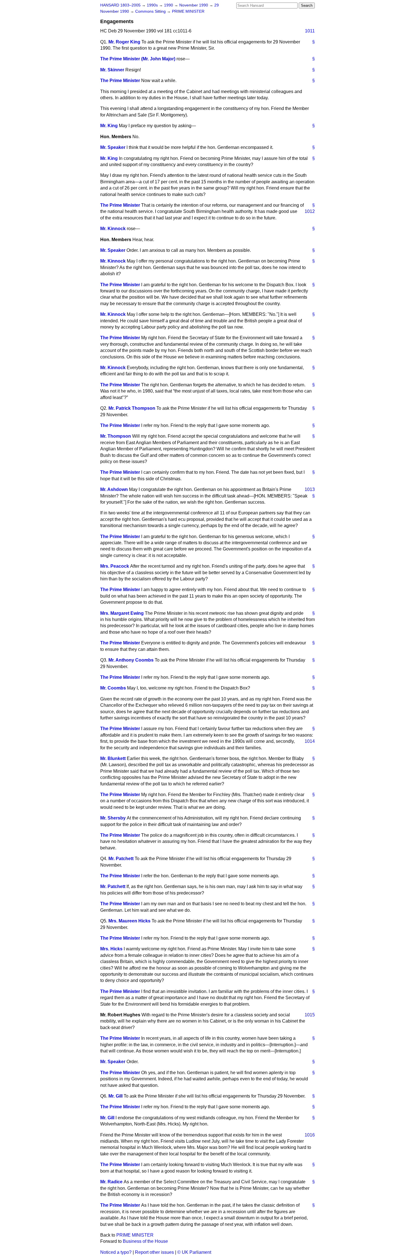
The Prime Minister (120, 80)
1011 (310, 30)
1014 (310, 741)
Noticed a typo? (116, 1252)
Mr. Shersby (113, 818)
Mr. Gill (115, 1096)
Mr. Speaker (112, 147)
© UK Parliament (194, 1252)
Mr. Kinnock (113, 228)
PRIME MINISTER (188, 11)
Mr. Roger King (124, 41)
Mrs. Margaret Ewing (122, 613)
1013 (310, 489)
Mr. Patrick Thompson (131, 408)
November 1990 (194, 5)
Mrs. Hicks (111, 948)
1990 (169, 5)
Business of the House (145, 1241)
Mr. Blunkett (113, 758)
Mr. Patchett (121, 858)
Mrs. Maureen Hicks (129, 920)
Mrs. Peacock (114, 566)
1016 (310, 1135)
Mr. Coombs (113, 688)
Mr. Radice (111, 1181)
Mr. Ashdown (114, 489)
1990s (153, 5)
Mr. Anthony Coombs (131, 660)
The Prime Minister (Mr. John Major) (137, 58)
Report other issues (154, 1252)
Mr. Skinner (112, 69)
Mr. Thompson (115, 436)
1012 (310, 211)
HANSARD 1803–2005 (120, 5)
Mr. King (109, 125)
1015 (310, 1014)
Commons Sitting (151, 11)
